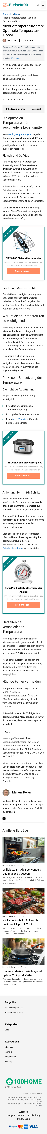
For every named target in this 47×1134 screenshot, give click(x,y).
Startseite (7, 14)
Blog (16, 14)
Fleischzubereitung (12, 548)
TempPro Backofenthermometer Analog (23, 590)
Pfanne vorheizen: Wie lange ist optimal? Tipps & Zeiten (22, 973)
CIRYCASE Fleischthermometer (23, 258)
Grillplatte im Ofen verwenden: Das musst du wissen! (22, 871)
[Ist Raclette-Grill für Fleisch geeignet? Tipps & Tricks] (23, 912)
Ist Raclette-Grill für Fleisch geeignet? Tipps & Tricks (20, 922)
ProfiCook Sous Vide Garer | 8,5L (23, 462)
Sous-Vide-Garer (20, 419)
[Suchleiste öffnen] (38, 5)
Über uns (9, 1047)
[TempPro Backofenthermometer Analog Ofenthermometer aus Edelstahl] (23, 571)
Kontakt (8, 1052)
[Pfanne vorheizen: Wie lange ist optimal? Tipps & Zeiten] (23, 963)
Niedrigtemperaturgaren (20, 134)
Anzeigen (36, 109)
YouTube (8, 1012)
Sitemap (8, 1061)
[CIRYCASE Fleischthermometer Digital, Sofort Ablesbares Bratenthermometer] (23, 242)
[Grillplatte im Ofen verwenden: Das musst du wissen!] (23, 861)
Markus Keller (21, 792)
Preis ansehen (22, 271)
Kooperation (10, 1057)
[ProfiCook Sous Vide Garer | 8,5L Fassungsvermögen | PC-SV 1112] (23, 446)
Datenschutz (37, 1093)
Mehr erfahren (17, 58)
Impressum (26, 1093)
